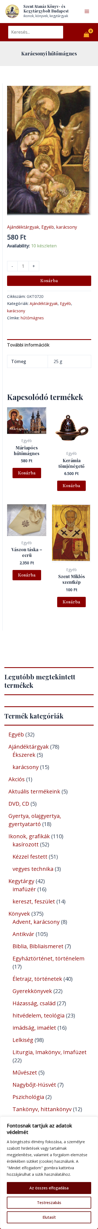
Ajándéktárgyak (23, 227)
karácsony (66, 227)
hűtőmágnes (32, 317)
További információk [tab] (28, 345)
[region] (49, 1173)
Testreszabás (49, 1202)
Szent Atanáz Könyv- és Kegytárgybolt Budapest (46, 9)
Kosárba (49, 281)
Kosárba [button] (27, 473)
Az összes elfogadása (49, 1187)
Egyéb (47, 227)
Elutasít (49, 1217)
